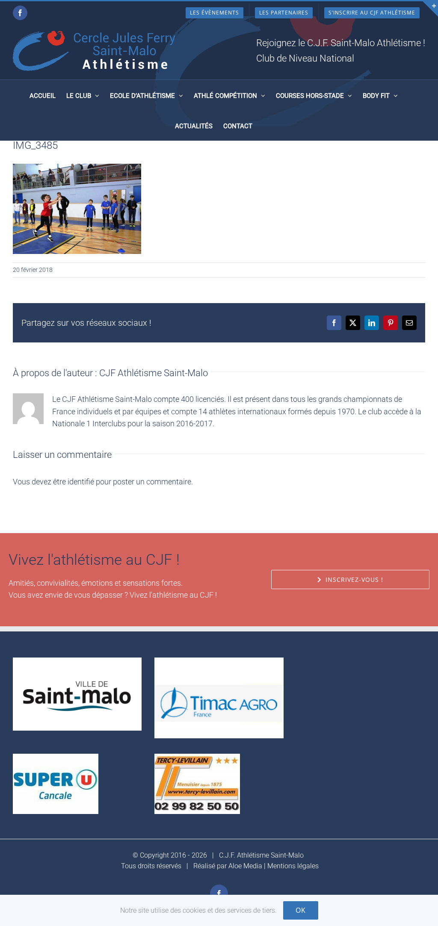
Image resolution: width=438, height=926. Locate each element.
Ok (301, 910)
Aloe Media (245, 866)
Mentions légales (293, 866)
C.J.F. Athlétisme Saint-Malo (261, 855)
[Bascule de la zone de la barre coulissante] (430, 9)
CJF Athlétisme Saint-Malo (153, 373)
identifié (81, 481)
